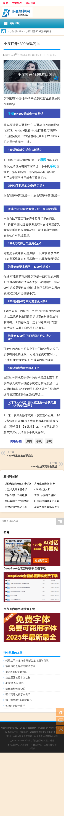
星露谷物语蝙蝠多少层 (46, 506)
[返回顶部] (60, 730)
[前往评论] (60, 721)
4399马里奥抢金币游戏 (20, 455)
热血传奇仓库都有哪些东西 (20, 666)
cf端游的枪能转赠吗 (16, 671)
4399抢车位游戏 (15, 683)
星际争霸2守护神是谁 (17, 501)
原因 (43, 159)
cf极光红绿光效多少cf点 (18, 483)
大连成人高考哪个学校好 (18, 489)
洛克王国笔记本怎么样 (18, 677)
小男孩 (32, 748)
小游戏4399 (16, 31)
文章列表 (17, 3)
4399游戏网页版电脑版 (44, 466)
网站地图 (24, 731)
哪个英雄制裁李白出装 (18, 694)
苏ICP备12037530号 (49, 731)
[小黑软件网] (32, 12)
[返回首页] (60, 712)
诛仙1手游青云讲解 (45, 495)
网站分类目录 (55, 727)
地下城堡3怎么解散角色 (19, 700)
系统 (53, 166)
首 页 (5, 3)
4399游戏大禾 (42, 489)
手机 (11, 113)
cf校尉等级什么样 (15, 705)
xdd (13, 55)
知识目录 (30, 3)
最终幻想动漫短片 (15, 688)
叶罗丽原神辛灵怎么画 (46, 501)
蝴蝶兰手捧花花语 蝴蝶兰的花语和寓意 (27, 660)
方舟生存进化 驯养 (44, 483)
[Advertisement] (32, 784)
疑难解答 (34, 731)
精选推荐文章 (11, 731)
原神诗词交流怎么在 (16, 506)
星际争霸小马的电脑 (16, 495)
